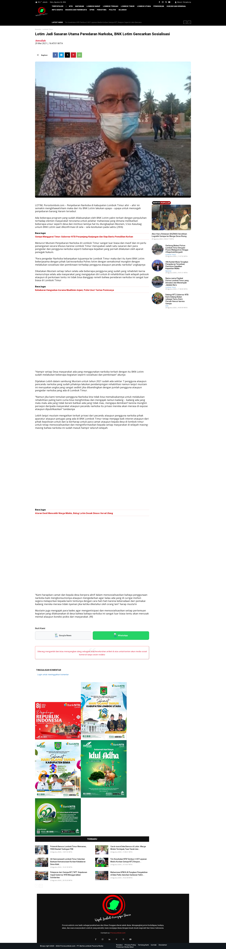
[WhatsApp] (79, 55)
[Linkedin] (109, 939)
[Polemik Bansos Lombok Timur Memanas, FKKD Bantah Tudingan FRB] (41, 849)
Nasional (168, 271)
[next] (189, 22)
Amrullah (40, 40)
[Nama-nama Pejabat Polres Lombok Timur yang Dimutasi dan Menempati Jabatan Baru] (157, 282)
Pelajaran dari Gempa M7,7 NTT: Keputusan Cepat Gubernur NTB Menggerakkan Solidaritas (99, 22)
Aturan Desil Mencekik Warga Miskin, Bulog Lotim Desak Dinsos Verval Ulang (74, 513)
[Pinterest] (73, 55)
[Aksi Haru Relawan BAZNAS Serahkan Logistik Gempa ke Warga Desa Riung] (171, 217)
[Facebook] (159, 2)
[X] (166, 2)
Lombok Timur (48, 29)
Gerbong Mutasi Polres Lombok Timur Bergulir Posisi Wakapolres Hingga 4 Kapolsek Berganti (176, 248)
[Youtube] (169, 2)
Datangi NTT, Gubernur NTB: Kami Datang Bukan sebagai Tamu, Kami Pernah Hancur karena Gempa (177, 299)
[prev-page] (36, 885)
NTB (153, 229)
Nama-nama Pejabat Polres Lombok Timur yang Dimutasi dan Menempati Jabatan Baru (177, 281)
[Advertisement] (92, 332)
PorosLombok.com (117, 933)
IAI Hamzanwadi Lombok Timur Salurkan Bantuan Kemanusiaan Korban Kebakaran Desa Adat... (68, 861)
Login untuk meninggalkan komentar (53, 674)
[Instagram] (162, 2)
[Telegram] (61, 55)
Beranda (38, 29)
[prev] (185, 22)
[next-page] (41, 885)
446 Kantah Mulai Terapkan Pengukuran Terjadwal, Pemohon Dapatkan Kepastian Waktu (176, 265)
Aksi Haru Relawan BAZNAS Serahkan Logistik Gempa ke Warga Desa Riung (169, 235)
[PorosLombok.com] (41, 12)
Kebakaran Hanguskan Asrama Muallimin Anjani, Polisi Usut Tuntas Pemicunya (74, 290)
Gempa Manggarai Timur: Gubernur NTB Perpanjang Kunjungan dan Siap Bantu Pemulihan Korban (84, 236)
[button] (187, 15)
